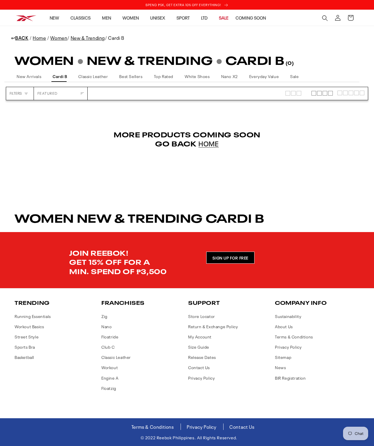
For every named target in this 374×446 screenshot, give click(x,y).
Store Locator (201, 316)
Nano (106, 326)
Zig (104, 316)
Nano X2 (229, 76)
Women (58, 37)
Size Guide (198, 347)
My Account (200, 336)
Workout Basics (29, 326)
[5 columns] (351, 93)
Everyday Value (264, 76)
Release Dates (202, 357)
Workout (109, 367)
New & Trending (88, 37)
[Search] (324, 17)
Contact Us (199, 367)
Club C (108, 347)
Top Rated (163, 76)
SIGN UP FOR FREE (230, 257)
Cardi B (60, 76)
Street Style (27, 336)
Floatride (109, 336)
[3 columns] (296, 93)
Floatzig (108, 388)
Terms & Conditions (294, 336)
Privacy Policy (201, 378)
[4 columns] (322, 93)
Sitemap (283, 357)
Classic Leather (93, 76)
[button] (56, 17)
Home (39, 37)
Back (21, 37)
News (280, 367)
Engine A (110, 378)
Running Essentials (33, 316)
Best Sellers (130, 76)
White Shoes (197, 76)
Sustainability (288, 316)
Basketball (24, 357)
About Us (284, 326)
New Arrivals (29, 76)
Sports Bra (25, 347)
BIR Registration (290, 378)
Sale (294, 76)
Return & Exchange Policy (213, 326)
